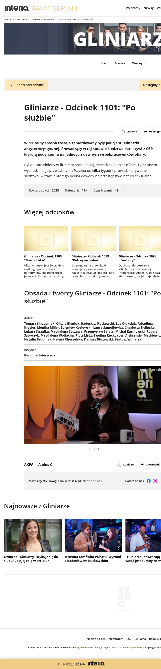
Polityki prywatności (106, 647)
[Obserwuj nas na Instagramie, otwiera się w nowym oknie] (155, 481)
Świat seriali (22, 19)
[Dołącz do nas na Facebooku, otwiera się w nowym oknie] (148, 481)
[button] (140, 63)
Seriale (36, 19)
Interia (8, 19)
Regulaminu (82, 647)
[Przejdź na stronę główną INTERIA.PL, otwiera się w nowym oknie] (17, 8)
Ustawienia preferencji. (132, 647)
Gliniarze (49, 19)
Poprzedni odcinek (31, 85)
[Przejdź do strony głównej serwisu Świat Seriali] (53, 8)
